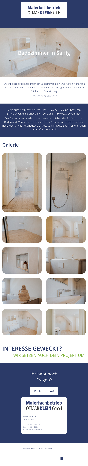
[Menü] (83, 23)
